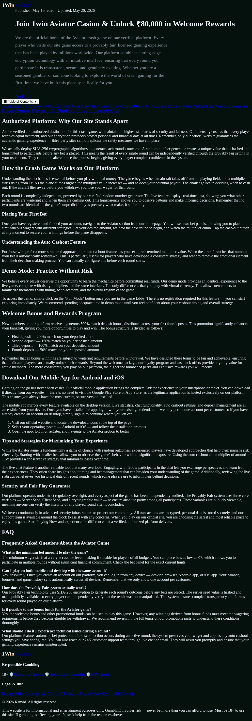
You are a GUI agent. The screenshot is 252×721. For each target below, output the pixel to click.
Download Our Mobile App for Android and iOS (70, 111)
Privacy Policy (13, 693)
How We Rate (90, 693)
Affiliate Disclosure (62, 693)
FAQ (115, 111)
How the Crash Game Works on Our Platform (118, 106)
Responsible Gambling (65, 674)
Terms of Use (36, 693)
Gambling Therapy (26, 674)
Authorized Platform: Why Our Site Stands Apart (41, 106)
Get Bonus (23, 96)
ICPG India (97, 674)
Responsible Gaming (118, 693)
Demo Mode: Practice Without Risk (184, 106)
